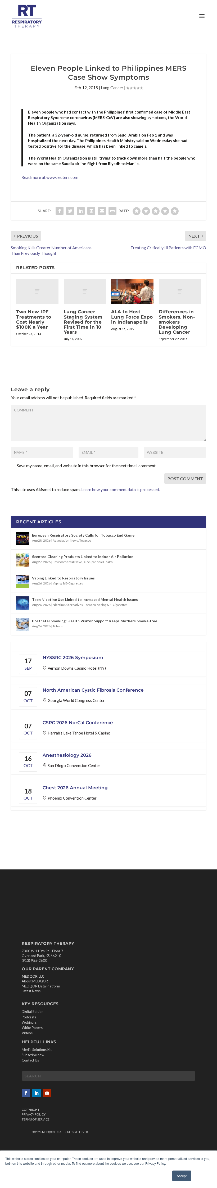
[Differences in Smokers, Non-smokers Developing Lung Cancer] (180, 291)
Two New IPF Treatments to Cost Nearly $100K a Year (33, 319)
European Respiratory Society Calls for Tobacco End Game (83, 535)
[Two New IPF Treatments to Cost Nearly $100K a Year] (37, 291)
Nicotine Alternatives (68, 605)
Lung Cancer (112, 87)
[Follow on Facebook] (26, 1093)
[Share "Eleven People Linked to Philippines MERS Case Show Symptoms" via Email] (102, 211)
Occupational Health (98, 562)
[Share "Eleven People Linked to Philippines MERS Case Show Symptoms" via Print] (112, 211)
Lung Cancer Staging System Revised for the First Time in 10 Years (83, 322)
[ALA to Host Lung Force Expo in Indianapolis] (132, 291)
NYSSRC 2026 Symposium (73, 657)
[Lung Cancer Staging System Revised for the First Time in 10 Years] (85, 291)
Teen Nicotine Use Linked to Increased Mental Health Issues (85, 599)
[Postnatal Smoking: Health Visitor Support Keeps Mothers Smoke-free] (22, 624)
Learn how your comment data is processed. (120, 489)
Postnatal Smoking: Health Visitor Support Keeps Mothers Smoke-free (94, 621)
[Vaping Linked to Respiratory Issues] (22, 581)
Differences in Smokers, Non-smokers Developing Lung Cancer (177, 322)
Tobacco (85, 540)
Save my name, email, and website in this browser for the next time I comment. (86, 465)
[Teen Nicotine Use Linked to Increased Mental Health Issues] (22, 603)
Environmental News (68, 562)
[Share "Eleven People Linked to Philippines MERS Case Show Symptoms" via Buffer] (91, 211)
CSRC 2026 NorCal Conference (78, 722)
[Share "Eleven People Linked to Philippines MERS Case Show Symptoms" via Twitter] (70, 211)
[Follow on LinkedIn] (36, 1093)
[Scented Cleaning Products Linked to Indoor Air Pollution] (22, 560)
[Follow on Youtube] (47, 1093)
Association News (65, 540)
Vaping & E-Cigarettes (68, 583)
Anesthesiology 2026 (67, 755)
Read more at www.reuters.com (49, 177)
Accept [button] (182, 1175)
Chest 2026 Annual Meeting (75, 787)
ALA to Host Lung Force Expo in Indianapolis (132, 316)
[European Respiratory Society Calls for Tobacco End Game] (22, 538)
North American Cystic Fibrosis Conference (93, 690)
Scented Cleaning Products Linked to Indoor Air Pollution (82, 556)
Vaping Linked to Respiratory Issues (63, 578)
